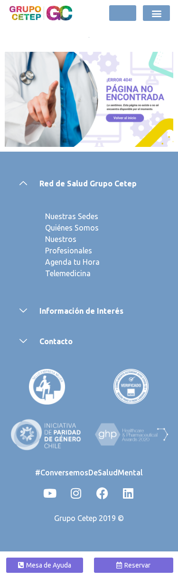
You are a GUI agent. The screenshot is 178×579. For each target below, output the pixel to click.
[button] (156, 13)
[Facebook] (102, 493)
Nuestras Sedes (71, 216)
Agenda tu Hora (72, 262)
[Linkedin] (128, 493)
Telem (55, 273)
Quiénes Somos (72, 227)
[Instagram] (76, 493)
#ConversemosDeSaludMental (89, 472)
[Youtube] (50, 493)
